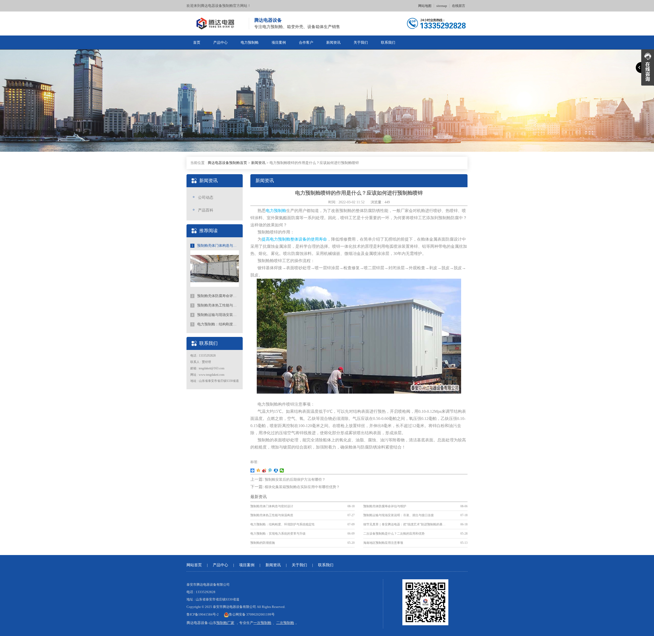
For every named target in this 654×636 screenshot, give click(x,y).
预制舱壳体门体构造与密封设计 (215, 246)
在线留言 (458, 6)
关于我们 (361, 42)
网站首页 (194, 565)
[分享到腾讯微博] (270, 470)
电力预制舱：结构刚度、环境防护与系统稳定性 (215, 324)
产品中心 (220, 42)
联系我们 (388, 42)
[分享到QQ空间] (258, 470)
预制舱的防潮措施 (262, 543)
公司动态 (205, 197)
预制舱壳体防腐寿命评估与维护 (215, 296)
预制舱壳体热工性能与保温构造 (215, 305)
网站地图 (424, 6)
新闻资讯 (333, 42)
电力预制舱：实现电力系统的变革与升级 (278, 533)
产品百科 (205, 210)
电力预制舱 (250, 42)
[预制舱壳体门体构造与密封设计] (214, 268)
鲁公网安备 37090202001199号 (252, 614)
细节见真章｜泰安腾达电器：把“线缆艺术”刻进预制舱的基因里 (405, 524)
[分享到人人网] (276, 470)
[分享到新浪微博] (264, 470)
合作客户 (306, 42)
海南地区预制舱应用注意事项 (383, 543)
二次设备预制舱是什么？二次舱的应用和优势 (394, 533)
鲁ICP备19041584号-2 (202, 614)
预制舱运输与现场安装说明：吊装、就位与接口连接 (215, 315)
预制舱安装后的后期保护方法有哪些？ (295, 479)
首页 (196, 42)
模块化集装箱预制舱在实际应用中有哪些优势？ (302, 487)
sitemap (441, 6)
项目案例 (279, 42)
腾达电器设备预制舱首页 (227, 163)
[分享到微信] (282, 470)
